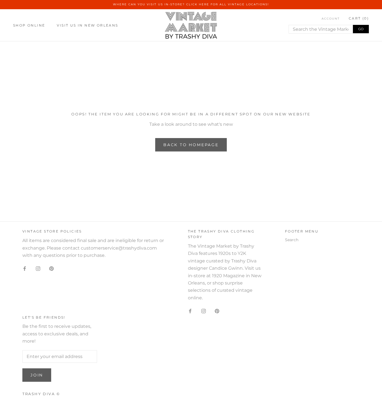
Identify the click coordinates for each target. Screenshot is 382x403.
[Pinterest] (51, 268)
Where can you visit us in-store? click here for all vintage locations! (191, 4)
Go (361, 29)
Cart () (359, 18)
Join (36, 375)
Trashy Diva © (41, 394)
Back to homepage (191, 144)
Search (291, 239)
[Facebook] (24, 268)
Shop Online (29, 25)
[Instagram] (38, 268)
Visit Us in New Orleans (87, 25)
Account (331, 18)
